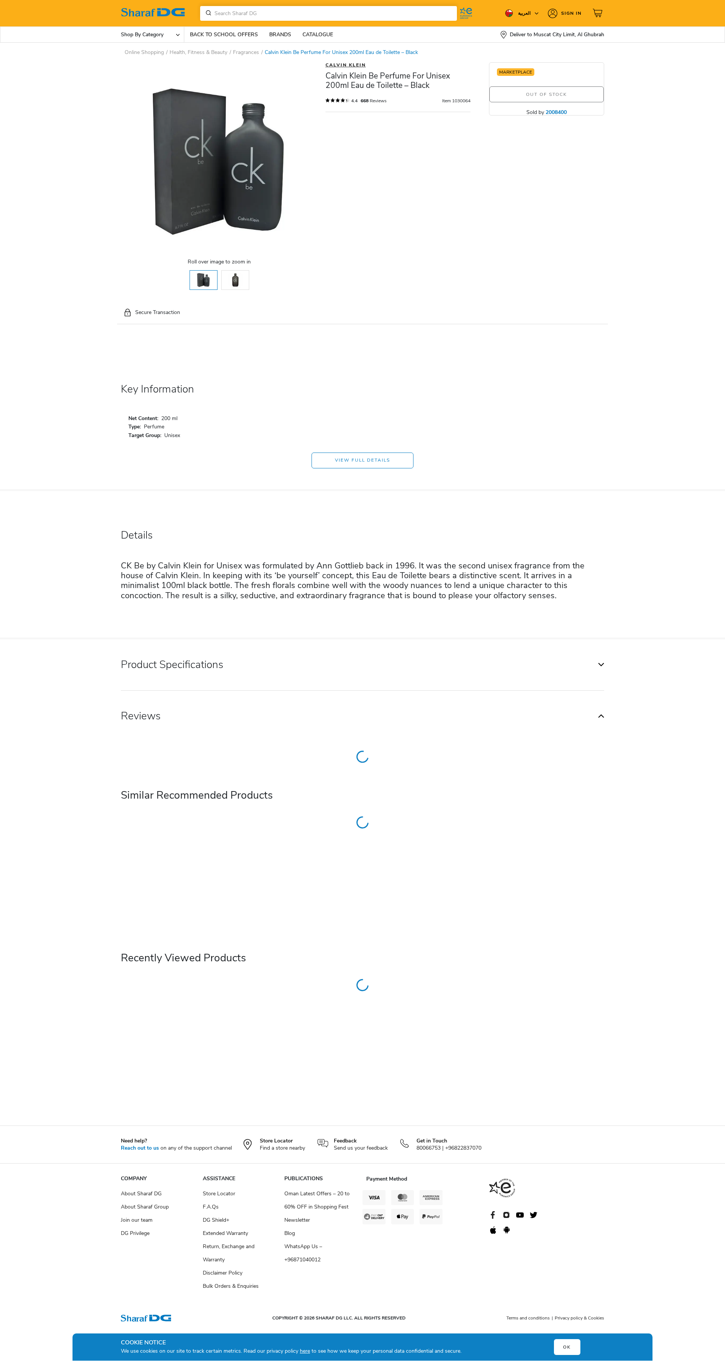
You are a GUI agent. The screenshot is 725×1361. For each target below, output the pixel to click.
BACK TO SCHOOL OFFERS (224, 34)
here (305, 1351)
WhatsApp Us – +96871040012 (303, 1253)
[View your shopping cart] (598, 13)
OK (567, 1347)
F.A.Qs (211, 1206)
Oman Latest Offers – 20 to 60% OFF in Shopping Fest (317, 1200)
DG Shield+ (216, 1220)
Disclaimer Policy (222, 1272)
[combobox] (328, 13)
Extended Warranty (225, 1233)
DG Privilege (135, 1233)
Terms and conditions (528, 1318)
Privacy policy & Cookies (579, 1318)
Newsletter (297, 1220)
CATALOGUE (317, 34)
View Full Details (362, 460)
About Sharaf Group (145, 1206)
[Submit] (207, 13)
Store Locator (219, 1193)
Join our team (137, 1220)
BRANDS (280, 34)
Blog (289, 1233)
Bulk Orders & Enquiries (231, 1286)
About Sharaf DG (141, 1193)
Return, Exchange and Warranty (229, 1253)
